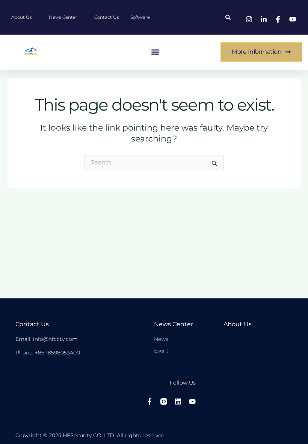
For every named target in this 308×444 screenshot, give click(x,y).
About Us (237, 324)
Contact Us (32, 324)
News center (173, 324)
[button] (228, 17)
